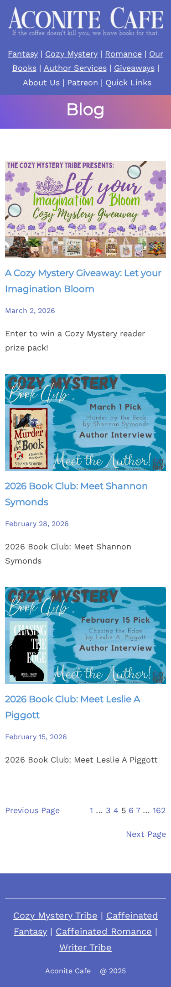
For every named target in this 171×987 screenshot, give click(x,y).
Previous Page (32, 810)
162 (159, 810)
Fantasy (23, 53)
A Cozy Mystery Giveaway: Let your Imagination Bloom (83, 280)
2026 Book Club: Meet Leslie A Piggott (72, 707)
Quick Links (128, 82)
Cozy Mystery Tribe (55, 915)
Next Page (146, 834)
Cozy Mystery (71, 53)
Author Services (75, 68)
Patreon (82, 82)
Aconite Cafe (68, 970)
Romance (123, 53)
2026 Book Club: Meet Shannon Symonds (76, 493)
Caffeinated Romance (104, 931)
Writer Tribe (85, 947)
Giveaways (134, 68)
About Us (41, 82)
